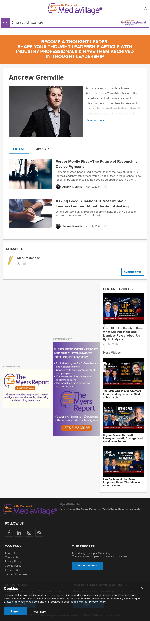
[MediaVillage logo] (30, 510)
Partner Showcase (16, 574)
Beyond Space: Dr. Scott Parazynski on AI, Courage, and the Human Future (123, 438)
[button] (145, 9)
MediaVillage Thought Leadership (122, 509)
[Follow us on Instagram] (29, 533)
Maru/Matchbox (28, 258)
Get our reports (87, 565)
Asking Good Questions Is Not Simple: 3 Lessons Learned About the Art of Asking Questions (92, 206)
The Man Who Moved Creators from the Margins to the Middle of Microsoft (122, 394)
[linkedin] (24, 263)
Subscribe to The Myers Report (78, 509)
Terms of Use (13, 570)
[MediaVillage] (75, 9)
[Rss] (39, 533)
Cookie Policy (13, 565)
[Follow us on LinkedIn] (19, 533)
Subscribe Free (132, 271)
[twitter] (18, 263)
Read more (39, 611)
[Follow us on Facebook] (9, 533)
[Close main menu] (142, 588)
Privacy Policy (13, 561)
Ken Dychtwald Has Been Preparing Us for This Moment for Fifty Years (122, 482)
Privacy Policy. (97, 601)
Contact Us (11, 557)
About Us (10, 553)
